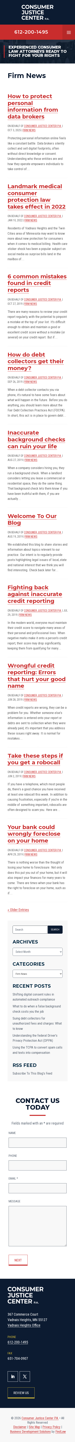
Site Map (34, 1427)
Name (12, 1133)
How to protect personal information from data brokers (33, 106)
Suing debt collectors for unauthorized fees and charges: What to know (37, 1023)
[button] (69, 32)
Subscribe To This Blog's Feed (32, 1073)
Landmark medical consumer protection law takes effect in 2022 (37, 196)
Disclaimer (19, 1427)
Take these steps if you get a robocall (35, 759)
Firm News (29, 130)
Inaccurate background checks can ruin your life (36, 439)
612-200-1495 (31, 32)
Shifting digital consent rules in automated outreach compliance (34, 997)
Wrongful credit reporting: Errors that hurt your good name (37, 675)
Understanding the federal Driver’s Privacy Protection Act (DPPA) (35, 1038)
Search (55, 929)
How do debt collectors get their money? (36, 361)
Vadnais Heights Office (24, 1325)
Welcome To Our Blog (32, 519)
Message (14, 1201)
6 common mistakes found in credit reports (37, 283)
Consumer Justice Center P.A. (43, 126)
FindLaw (60, 1432)
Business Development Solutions (30, 1432)
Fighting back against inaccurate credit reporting (35, 594)
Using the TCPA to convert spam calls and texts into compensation (37, 1050)
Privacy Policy (51, 1427)
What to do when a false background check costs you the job (37, 1008)
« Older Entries (18, 910)
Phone (13, 1156)
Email (13, 1178)
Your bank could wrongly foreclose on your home (34, 834)
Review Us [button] (21, 1393)
